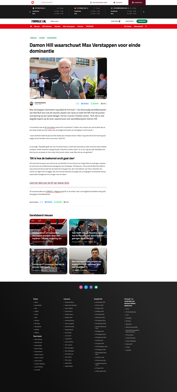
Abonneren (142, 21)
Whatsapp (95, 103)
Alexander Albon (69, 302)
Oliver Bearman (69, 354)
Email (104, 103)
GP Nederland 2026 (100, 337)
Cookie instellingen (131, 341)
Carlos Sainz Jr (69, 311)
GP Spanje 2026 (99, 343)
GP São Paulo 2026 (100, 360)
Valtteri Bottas (69, 366)
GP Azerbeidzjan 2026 (101, 346)
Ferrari (36, 314)
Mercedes (37, 323)
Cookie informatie (130, 338)
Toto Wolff (37, 370)
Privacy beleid (129, 335)
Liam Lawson (68, 345)
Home (127, 309)
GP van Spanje (50, 127)
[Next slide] (144, 11)
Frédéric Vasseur (39, 355)
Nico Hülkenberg (69, 351)
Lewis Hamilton (69, 342)
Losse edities (129, 21)
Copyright (128, 350)
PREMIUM (89, 26)
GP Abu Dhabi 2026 (100, 371)
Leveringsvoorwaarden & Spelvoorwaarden (132, 331)
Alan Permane (38, 342)
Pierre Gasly (68, 360)
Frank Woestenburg (40, 103)
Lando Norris (68, 339)
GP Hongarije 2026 (100, 334)
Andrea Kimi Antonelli (71, 305)
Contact (128, 347)
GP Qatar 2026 (99, 368)
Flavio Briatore (38, 352)
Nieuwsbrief (138, 26)
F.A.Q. (127, 315)
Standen (57, 26)
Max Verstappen (69, 26)
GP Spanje (42, 38)
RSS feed (128, 321)
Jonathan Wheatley (40, 364)
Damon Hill (34, 38)
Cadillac (37, 311)
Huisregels (128, 318)
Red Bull (37, 330)
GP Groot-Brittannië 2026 (100, 327)
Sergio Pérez (68, 363)
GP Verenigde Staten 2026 (100, 353)
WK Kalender (47, 26)
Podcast (80, 26)
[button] (137, 2)
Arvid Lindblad (69, 308)
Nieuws (37, 26)
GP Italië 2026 (99, 340)
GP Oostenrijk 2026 (100, 323)
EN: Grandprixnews (131, 312)
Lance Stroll (68, 336)
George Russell (69, 330)
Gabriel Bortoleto (69, 326)
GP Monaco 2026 (100, 317)
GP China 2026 (99, 305)
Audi (36, 308)
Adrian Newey (38, 339)
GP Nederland (92, 270)
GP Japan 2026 (99, 308)
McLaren (37, 320)
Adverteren (129, 324)
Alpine (36, 302)
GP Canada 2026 (99, 314)
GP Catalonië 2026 (100, 320)
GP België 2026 (99, 331)
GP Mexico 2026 (99, 357)
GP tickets (127, 26)
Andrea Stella (38, 345)
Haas (36, 317)
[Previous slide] (30, 11)
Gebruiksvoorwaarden (132, 327)
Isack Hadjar (68, 333)
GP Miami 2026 (99, 311)
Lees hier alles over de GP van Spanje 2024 (49, 182)
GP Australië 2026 (100, 302)
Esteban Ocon (68, 317)
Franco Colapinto (69, 323)
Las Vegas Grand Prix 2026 (101, 364)
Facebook (85, 103)
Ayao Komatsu (38, 348)
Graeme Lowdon (39, 358)
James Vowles (38, 361)
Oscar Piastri (68, 357)
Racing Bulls (38, 326)
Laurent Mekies (39, 367)
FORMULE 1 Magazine (53, 191)
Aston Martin (38, 305)
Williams (37, 333)
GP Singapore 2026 (100, 349)
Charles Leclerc (69, 314)
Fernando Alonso (69, 320)
